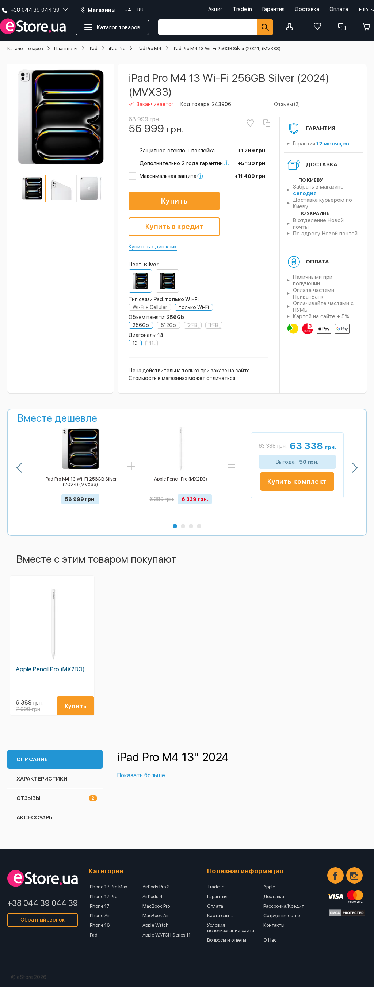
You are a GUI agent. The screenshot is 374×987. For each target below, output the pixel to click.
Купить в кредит (174, 226)
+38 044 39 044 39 (42, 903)
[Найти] (265, 27)
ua (127, 9)
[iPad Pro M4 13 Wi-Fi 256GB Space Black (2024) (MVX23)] (167, 281)
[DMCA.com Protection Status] (347, 912)
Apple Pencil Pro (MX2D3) (50, 669)
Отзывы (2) (287, 104)
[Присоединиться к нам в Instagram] (354, 875)
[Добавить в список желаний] (250, 123)
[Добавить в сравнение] (266, 123)
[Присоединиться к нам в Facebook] (335, 875)
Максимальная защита (168, 176)
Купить (174, 201)
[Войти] (291, 27)
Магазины (102, 10)
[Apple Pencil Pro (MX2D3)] (52, 623)
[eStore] (33, 26)
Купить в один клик (153, 246)
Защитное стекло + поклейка (177, 150)
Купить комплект (297, 481)
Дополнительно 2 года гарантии (181, 163)
